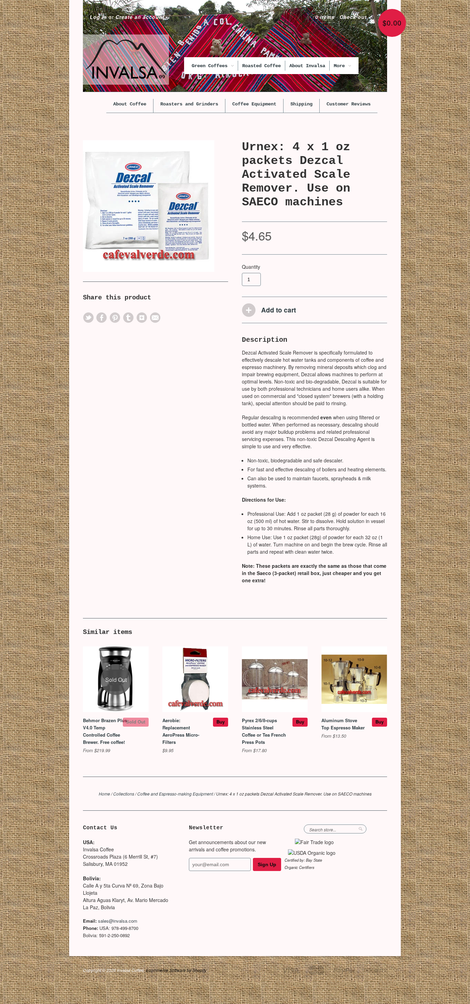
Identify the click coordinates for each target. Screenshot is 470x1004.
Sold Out (135, 721)
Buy (220, 721)
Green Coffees (211, 66)
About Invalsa (307, 66)
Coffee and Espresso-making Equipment (175, 794)
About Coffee (129, 104)
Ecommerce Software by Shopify (176, 970)
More (341, 66)
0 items (324, 16)
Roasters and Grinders (189, 104)
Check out (353, 16)
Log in (98, 16)
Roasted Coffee (261, 66)
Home (104, 794)
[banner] (126, 59)
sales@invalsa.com (117, 921)
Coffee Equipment (254, 104)
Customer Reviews (349, 104)
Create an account (140, 16)
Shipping (301, 104)
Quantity (251, 267)
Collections (123, 794)
